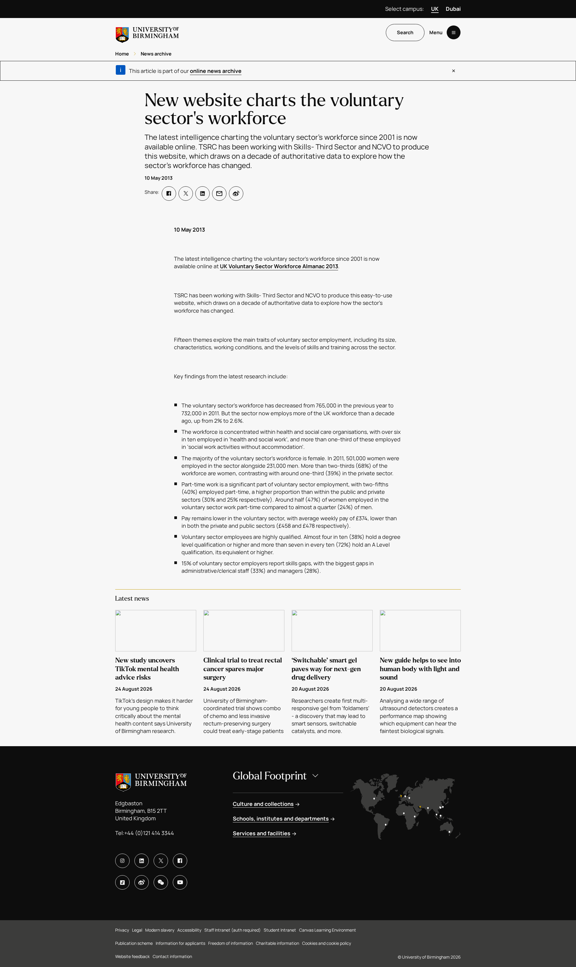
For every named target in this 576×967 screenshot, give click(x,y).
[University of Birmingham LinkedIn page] (141, 861)
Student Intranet (280, 930)
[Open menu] (453, 33)
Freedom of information (230, 943)
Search (405, 32)
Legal (137, 930)
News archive (156, 53)
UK (435, 8)
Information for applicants (180, 943)
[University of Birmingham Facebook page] (180, 861)
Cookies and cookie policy (326, 943)
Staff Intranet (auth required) (232, 930)
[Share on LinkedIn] (202, 193)
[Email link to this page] (219, 193)
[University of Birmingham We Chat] (161, 882)
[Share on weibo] (236, 193)
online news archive (216, 70)
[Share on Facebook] (169, 193)
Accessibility (189, 930)
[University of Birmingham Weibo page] (141, 882)
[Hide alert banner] (453, 71)
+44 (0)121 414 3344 (149, 832)
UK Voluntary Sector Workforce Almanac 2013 (279, 266)
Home (122, 53)
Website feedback (132, 956)
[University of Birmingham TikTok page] (122, 882)
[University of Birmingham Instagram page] (122, 861)
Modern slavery (159, 930)
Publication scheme (134, 943)
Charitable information (277, 943)
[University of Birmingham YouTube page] (180, 882)
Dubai (453, 8)
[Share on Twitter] (185, 193)
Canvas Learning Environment (327, 930)
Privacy (122, 930)
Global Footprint (270, 776)
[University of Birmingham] (147, 33)
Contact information (172, 956)
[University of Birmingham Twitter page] (161, 861)
